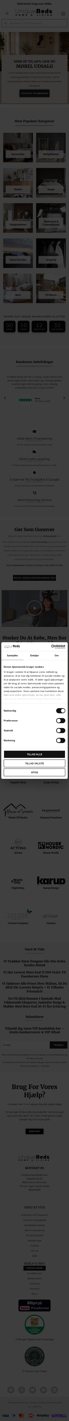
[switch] (60, 720)
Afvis (34, 772)
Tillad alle (34, 754)
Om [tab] (57, 655)
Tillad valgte (34, 763)
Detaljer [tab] (34, 655)
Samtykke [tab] (12, 655)
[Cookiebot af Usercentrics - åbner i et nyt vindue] (51, 647)
